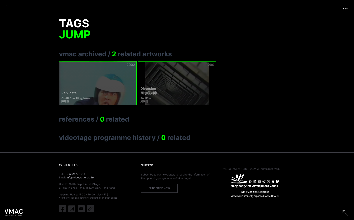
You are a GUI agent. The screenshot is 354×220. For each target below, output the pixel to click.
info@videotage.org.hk (80, 177)
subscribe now (159, 188)
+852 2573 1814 (75, 173)
